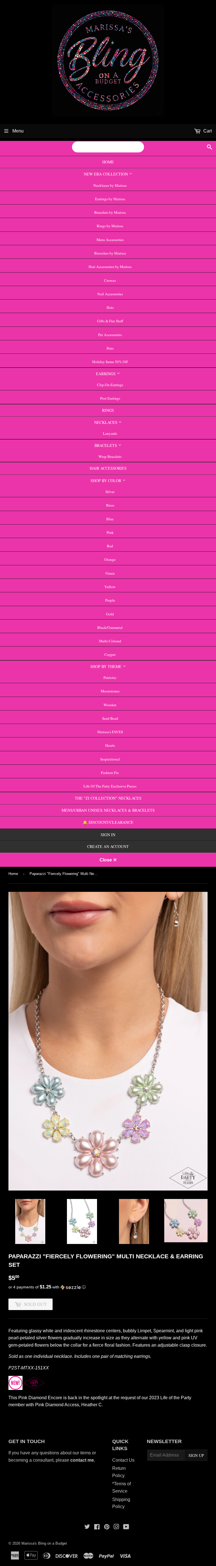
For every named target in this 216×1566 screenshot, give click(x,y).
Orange (110, 559)
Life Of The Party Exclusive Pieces (110, 786)
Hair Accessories (108, 468)
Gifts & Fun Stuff (110, 320)
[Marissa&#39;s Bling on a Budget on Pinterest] (107, 1527)
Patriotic (110, 677)
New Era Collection (106, 174)
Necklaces (106, 422)
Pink (110, 532)
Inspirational (110, 759)
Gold (110, 613)
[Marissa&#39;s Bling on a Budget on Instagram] (116, 1527)
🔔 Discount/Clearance (108, 822)
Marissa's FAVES (110, 731)
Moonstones (110, 691)
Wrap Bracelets (110, 456)
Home (108, 162)
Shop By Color (106, 480)
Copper (110, 654)
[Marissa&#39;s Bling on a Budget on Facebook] (97, 1527)
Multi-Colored (110, 641)
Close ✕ (108, 860)
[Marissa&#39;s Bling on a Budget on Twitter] (87, 1527)
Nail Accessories (110, 293)
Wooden (110, 704)
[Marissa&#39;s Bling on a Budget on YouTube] (126, 1527)
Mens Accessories (110, 239)
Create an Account (108, 846)
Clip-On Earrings (110, 384)
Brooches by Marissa (110, 253)
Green (110, 573)
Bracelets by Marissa (110, 212)
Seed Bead (110, 718)
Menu (17, 131)
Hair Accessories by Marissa (110, 266)
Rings (108, 410)
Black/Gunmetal (110, 627)
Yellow (110, 586)
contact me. (83, 1460)
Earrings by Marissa (110, 198)
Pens (110, 348)
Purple (110, 600)
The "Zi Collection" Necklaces (108, 798)
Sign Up (196, 1455)
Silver (109, 491)
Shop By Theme (106, 666)
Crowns (110, 280)
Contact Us (123, 1460)
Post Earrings (110, 398)
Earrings (106, 373)
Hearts (110, 745)
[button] (108, 1287)
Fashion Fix (110, 772)
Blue (110, 518)
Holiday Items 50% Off (110, 361)
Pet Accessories (110, 334)
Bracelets (106, 445)
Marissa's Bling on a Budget (44, 1543)
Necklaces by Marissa (110, 185)
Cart (207, 131)
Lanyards (110, 433)
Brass (110, 505)
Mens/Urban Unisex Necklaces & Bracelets (108, 810)
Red (110, 545)
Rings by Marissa (110, 225)
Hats (110, 307)
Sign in (108, 834)
